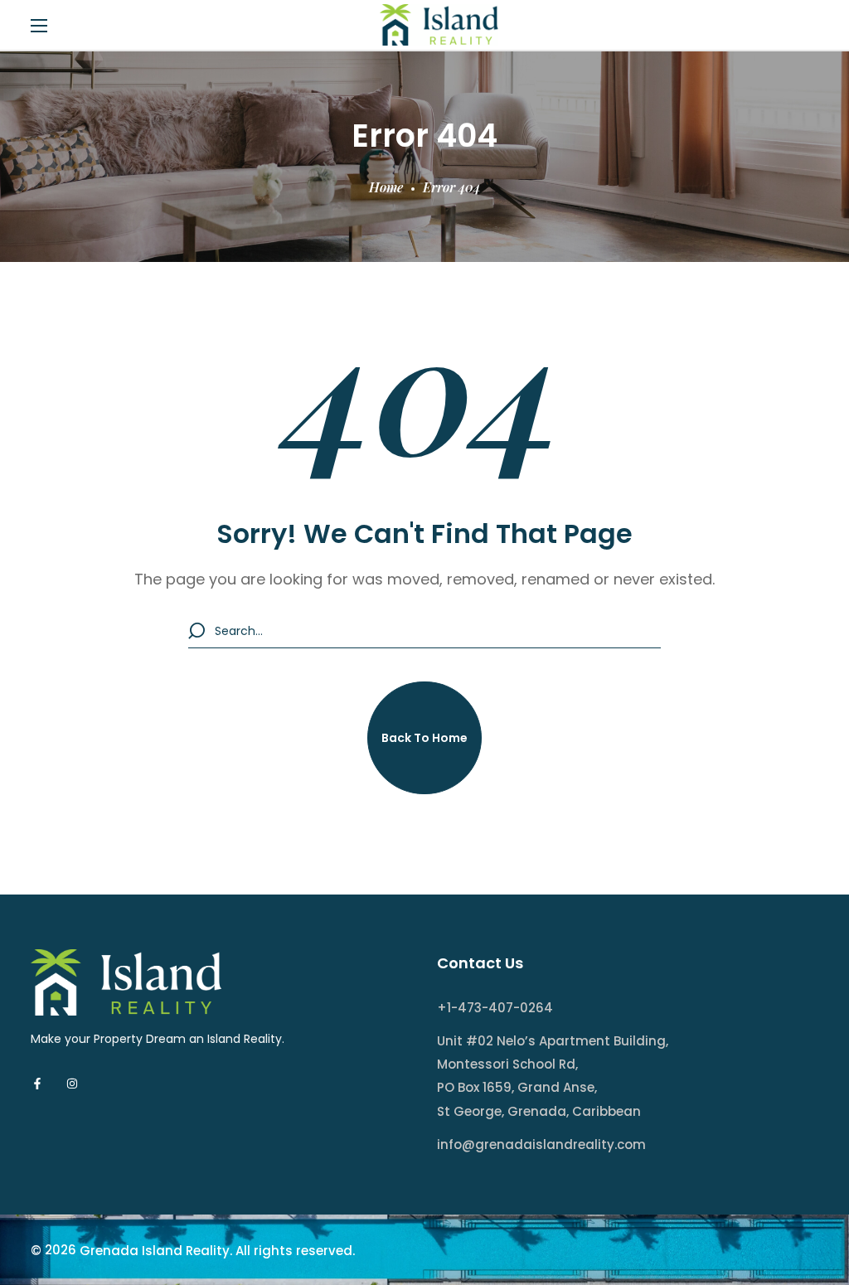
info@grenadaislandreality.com (541, 1144)
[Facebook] (37, 1083)
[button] (424, 737)
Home (386, 187)
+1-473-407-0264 (495, 1007)
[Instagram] (72, 1083)
